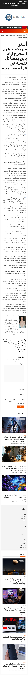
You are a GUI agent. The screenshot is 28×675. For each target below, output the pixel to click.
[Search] (3, 31)
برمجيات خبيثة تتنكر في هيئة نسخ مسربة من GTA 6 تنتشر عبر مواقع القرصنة (14, 610)
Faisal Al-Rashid (14, 443)
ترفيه (26, 39)
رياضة (24, 526)
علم (25, 522)
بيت (25, 514)
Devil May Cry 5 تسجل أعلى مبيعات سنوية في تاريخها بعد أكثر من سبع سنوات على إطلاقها (15, 439)
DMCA (13, 3)
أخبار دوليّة (23, 518)
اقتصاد (24, 520)
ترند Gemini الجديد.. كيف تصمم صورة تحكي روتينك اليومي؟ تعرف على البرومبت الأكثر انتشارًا (14, 468)
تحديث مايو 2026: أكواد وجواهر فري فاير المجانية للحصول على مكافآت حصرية (14, 497)
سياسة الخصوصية (14, 5)
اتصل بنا (17, 3)
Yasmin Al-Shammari (21, 72)
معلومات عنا (22, 3)
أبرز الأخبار (23, 516)
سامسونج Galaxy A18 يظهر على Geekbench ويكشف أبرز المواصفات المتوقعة (14, 666)
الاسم (22, 384)
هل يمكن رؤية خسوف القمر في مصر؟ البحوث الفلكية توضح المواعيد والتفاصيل (15, 581)
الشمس (21, 117)
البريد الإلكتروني (20, 389)
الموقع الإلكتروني (20, 394)
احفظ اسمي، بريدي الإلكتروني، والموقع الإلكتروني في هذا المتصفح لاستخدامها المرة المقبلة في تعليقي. (14, 401)
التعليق (22, 364)
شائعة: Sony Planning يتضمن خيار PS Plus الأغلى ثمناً (8, 341)
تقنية (25, 524)
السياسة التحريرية (7, 3)
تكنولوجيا (24, 605)
